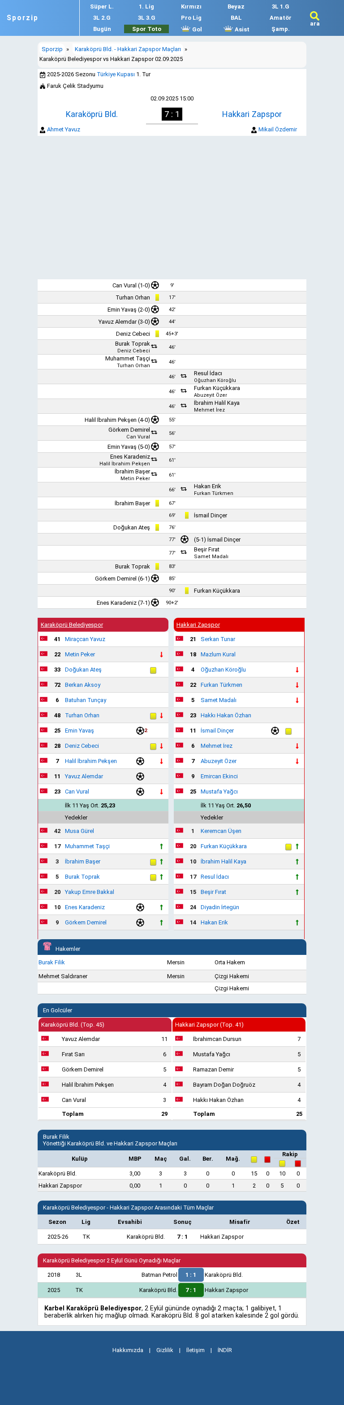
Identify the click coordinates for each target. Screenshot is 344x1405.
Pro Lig (191, 17)
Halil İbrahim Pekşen (111, 419)
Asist (241, 29)
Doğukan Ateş (131, 527)
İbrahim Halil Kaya (217, 402)
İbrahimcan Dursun (217, 1039)
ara (315, 23)
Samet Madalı (211, 556)
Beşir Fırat (206, 549)
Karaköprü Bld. (92, 114)
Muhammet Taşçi (127, 358)
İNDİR (225, 1350)
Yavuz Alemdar (118, 321)
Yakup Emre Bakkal (89, 892)
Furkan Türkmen (213, 493)
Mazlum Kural (218, 654)
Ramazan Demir (213, 1069)
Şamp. (280, 29)
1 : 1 (190, 1274)
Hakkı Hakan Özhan (226, 715)
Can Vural (124, 285)
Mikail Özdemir (277, 129)
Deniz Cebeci (133, 333)
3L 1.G (280, 6)
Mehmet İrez (209, 410)
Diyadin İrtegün (220, 907)
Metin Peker (135, 478)
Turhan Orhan (133, 297)
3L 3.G (146, 17)
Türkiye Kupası (116, 74)
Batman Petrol (159, 1274)
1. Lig (146, 6)
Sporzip (23, 18)
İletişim (195, 1350)
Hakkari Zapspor (252, 114)
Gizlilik (164, 1350)
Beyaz (236, 6)
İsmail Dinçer (210, 515)
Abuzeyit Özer (210, 395)
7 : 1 (182, 1236)
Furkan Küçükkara (217, 388)
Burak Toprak (132, 343)
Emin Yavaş (122, 309)
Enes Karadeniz (130, 456)
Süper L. (102, 6)
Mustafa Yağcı (219, 791)
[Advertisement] (172, 207)
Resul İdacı (208, 373)
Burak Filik (52, 962)
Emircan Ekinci (219, 776)
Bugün (102, 29)
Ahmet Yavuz (63, 129)
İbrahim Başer (132, 471)
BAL (236, 17)
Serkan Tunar (218, 639)
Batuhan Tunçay (85, 700)
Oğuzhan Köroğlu (215, 380)
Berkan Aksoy (82, 684)
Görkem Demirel (129, 429)
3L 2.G (102, 17)
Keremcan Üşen (221, 831)
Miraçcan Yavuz (85, 639)
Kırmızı (191, 6)
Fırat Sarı (73, 1054)
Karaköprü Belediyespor (72, 624)
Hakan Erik (207, 486)
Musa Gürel (79, 831)
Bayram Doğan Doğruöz (224, 1084)
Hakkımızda (127, 1350)
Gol (196, 29)
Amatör (281, 17)
